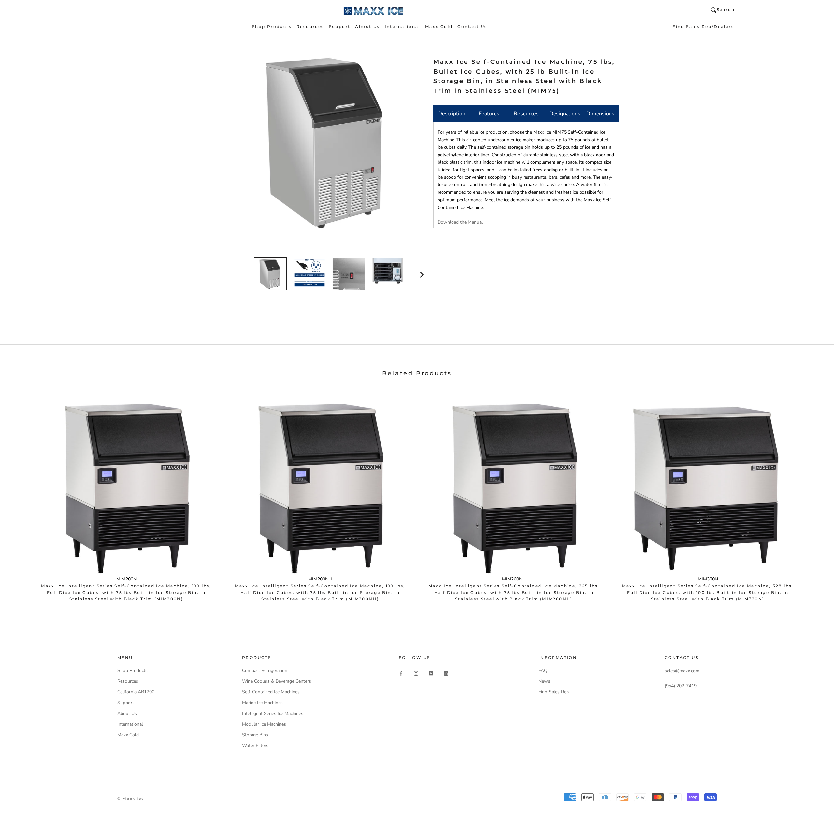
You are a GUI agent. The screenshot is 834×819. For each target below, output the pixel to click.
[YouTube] (431, 672)
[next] (421, 274)
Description (451, 113)
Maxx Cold (439, 26)
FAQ (543, 670)
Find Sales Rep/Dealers (703, 26)
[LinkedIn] (446, 672)
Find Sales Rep (554, 692)
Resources (310, 26)
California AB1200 (135, 692)
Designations (564, 113)
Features (489, 113)
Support (340, 26)
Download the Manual (460, 222)
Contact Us (472, 26)
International (402, 26)
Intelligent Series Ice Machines (272, 713)
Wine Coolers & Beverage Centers (276, 681)
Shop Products (272, 26)
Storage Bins (255, 735)
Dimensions (600, 113)
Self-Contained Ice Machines (271, 692)
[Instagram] (416, 672)
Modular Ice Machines (264, 724)
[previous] (233, 274)
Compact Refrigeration (264, 670)
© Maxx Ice (130, 798)
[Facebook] (401, 672)
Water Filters (255, 746)
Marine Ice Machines (262, 703)
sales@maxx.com (682, 671)
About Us (367, 26)
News (544, 681)
